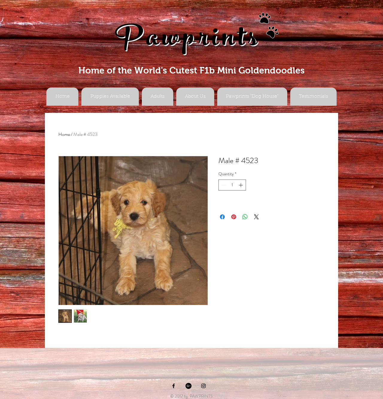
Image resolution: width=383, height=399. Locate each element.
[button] (157, 97)
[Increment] (241, 185)
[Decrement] (223, 185)
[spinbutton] (232, 185)
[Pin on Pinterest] (233, 216)
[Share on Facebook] (222, 216)
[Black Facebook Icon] (174, 386)
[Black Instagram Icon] (203, 386)
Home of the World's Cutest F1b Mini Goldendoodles (191, 70)
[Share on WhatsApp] (245, 216)
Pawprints (188, 40)
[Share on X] (256, 216)
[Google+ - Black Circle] (189, 386)
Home (64, 134)
